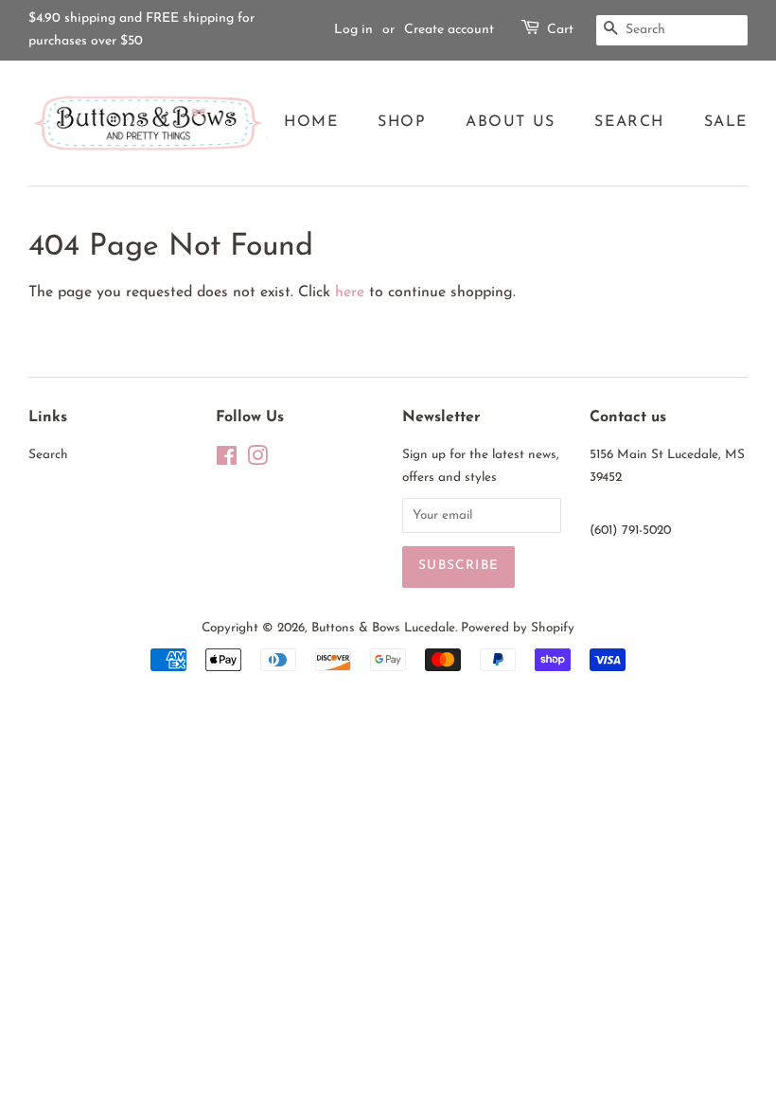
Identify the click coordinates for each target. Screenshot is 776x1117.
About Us (511, 122)
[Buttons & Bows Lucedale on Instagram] (257, 460)
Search (629, 122)
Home (311, 122)
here (349, 292)
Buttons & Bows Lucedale (383, 628)
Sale (726, 122)
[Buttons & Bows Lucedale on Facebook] (227, 460)
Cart (560, 30)
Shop (402, 122)
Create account (449, 30)
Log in (353, 30)
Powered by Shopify (517, 628)
